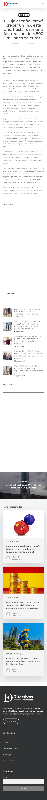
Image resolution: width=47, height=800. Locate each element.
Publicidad (7, 743)
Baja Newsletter (9, 761)
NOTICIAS (20, 542)
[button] (43, 4)
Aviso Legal (7, 755)
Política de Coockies (10, 749)
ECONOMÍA (24, 15)
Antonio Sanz (18, 43)
